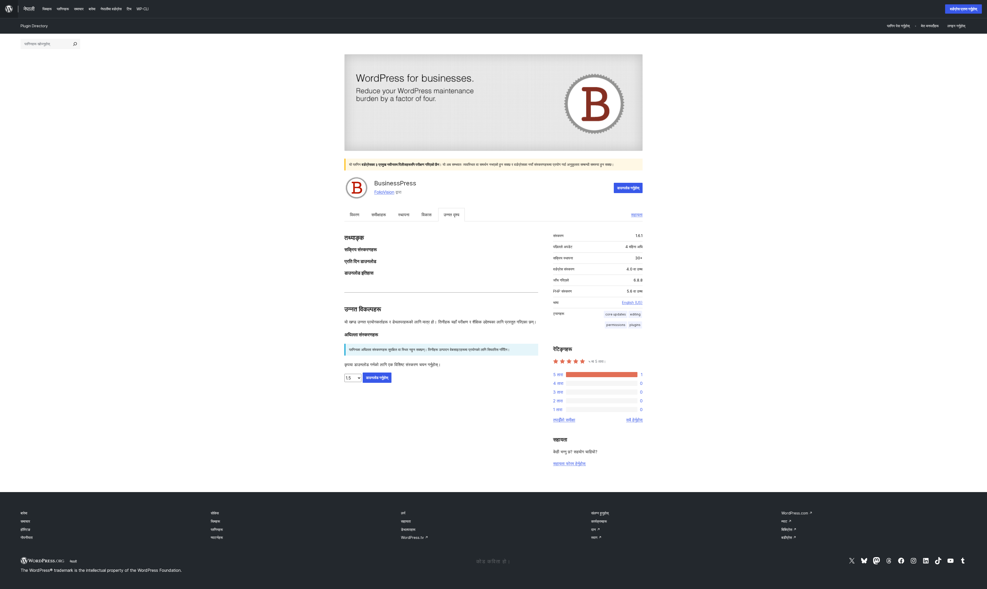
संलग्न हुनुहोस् (600, 513)
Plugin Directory (34, 26)
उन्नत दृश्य (451, 214)
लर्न (403, 513)
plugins (635, 325)
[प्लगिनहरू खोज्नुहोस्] (75, 44)
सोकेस (215, 513)
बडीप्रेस (788, 537)
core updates (615, 314)
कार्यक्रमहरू (599, 521)
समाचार (25, 521)
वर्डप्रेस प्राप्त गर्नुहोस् (963, 9)
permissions (615, 325)
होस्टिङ (25, 529)
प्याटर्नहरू (217, 537)
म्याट (786, 521)
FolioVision (384, 192)
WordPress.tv (414, 537)
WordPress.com (796, 513)
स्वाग (596, 537)
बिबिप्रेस (789, 529)
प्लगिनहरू (217, 529)
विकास (427, 214)
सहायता (637, 214)
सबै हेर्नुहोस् (634, 419)
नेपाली (73, 561)
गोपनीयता (27, 537)
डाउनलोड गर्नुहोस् (628, 188)
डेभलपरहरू (408, 529)
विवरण (354, 214)
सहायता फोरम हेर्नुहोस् (569, 463)
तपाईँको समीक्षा (564, 419)
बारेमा (24, 513)
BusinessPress (395, 183)
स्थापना (403, 214)
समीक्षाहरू (378, 214)
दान (595, 529)
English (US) (632, 302)
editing (635, 314)
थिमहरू (215, 521)
